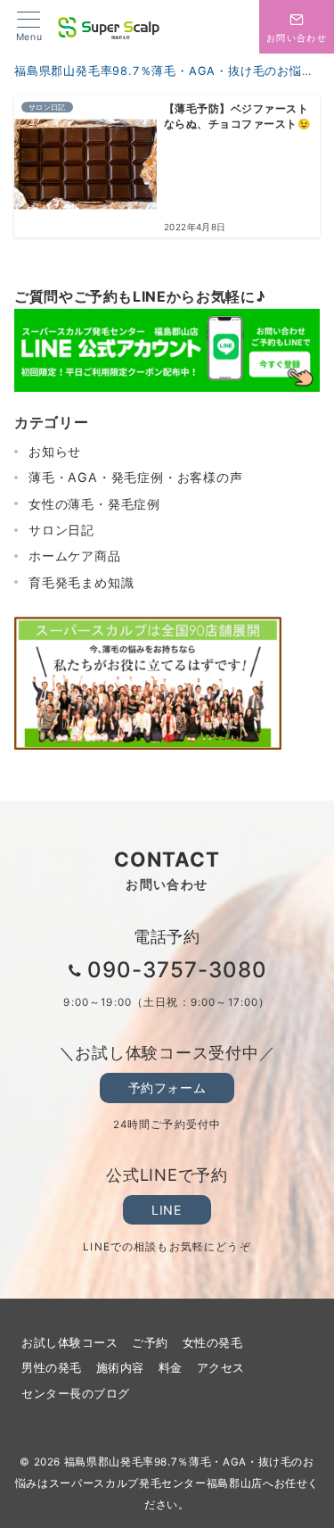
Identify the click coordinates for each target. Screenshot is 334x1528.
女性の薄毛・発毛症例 (94, 503)
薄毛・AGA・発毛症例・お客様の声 (136, 477)
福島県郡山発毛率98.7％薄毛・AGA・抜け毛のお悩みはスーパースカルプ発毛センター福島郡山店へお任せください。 (167, 1483)
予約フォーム (167, 1087)
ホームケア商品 (75, 555)
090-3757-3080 (176, 970)
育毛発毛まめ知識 (81, 582)
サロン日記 (61, 529)
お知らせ (55, 451)
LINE (166, 1209)
